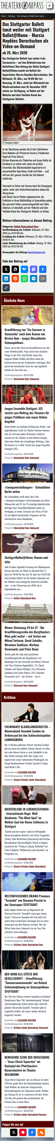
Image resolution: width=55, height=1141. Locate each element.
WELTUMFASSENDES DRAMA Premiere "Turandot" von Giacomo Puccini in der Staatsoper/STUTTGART (27, 900)
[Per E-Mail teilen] (42, 278)
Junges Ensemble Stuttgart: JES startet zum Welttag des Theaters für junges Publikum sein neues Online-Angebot (27, 415)
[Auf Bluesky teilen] (24, 269)
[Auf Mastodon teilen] (33, 269)
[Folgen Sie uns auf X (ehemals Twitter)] (13, 1132)
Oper (41, 944)
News (36, 226)
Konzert (17, 779)
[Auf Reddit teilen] (15, 278)
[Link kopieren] (6, 287)
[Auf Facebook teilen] (42, 269)
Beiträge (11, 16)
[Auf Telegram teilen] (33, 278)
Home (3, 16)
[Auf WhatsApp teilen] (24, 278)
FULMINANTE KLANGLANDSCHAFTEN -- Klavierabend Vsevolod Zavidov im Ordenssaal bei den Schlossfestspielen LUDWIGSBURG (27, 733)
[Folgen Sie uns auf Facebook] (32, 1132)
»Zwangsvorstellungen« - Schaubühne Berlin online (27, 489)
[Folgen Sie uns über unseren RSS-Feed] (41, 1132)
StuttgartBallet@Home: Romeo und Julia (26, 559)
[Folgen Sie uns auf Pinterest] (23, 1132)
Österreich (18, 685)
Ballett (17, 226)
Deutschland (27, 226)
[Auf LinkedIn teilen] (6, 278)
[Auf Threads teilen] (15, 269)
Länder (31, 779)
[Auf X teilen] (6, 269)
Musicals (42, 1114)
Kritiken (24, 779)
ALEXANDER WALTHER (27, 772)
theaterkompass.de (36, 252)
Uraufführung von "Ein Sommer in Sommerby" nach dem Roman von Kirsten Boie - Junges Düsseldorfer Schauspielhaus (25, 336)
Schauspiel (34, 378)
